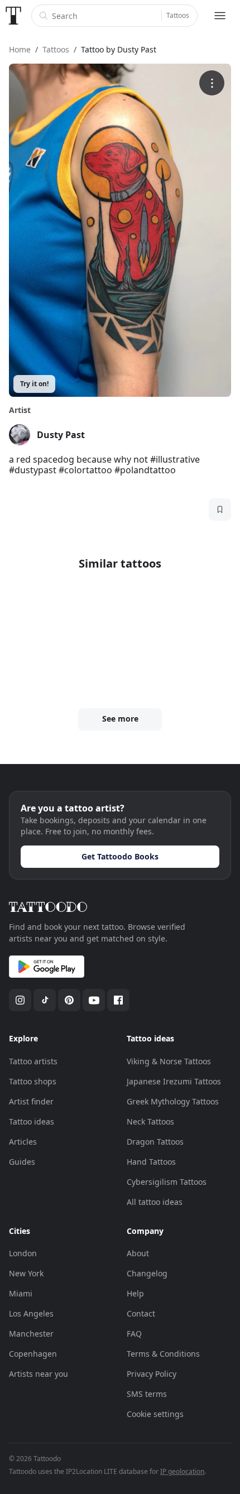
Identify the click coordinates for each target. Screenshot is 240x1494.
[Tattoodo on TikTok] (44, 1000)
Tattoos (177, 15)
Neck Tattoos (150, 1121)
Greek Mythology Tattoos (173, 1101)
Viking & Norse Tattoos (169, 1061)
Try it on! (34, 383)
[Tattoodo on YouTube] (94, 1000)
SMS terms (147, 1394)
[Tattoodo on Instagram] (20, 1000)
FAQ (134, 1333)
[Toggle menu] (220, 15)
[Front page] (13, 15)
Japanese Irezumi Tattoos (174, 1081)
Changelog (147, 1273)
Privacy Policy (151, 1373)
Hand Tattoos (151, 1161)
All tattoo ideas (155, 1202)
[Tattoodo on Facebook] (118, 1000)
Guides (22, 1161)
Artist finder (31, 1101)
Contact (141, 1313)
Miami (20, 1293)
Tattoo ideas (31, 1121)
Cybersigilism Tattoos (167, 1181)
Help (135, 1293)
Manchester (31, 1333)
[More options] (211, 82)
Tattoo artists (33, 1061)
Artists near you (38, 1373)
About (138, 1253)
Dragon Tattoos (155, 1141)
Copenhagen (33, 1353)
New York (26, 1273)
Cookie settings (155, 1414)
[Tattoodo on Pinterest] (69, 1000)
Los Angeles (31, 1313)
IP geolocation (182, 1471)
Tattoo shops (32, 1081)
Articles (23, 1141)
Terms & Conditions (163, 1353)
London (23, 1253)
